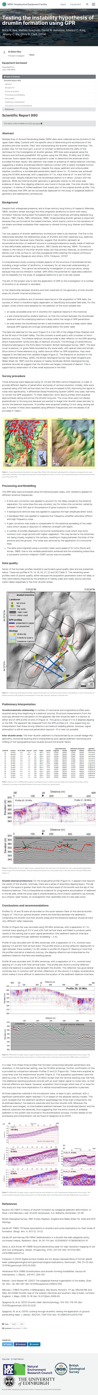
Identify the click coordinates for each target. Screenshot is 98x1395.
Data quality (9, 98)
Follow (31, 55)
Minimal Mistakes (55, 1389)
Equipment (75, 4)
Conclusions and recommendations (18, 106)
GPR (21, 1324)
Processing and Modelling (15, 95)
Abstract (8, 84)
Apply (63, 4)
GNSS (14, 1324)
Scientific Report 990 (12, 80)
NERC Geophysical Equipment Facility (27, 4)
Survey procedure (12, 91)
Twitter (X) (18, 1359)
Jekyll (45, 1389)
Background (9, 88)
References (9, 109)
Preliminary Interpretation (15, 102)
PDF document (34, 123)
